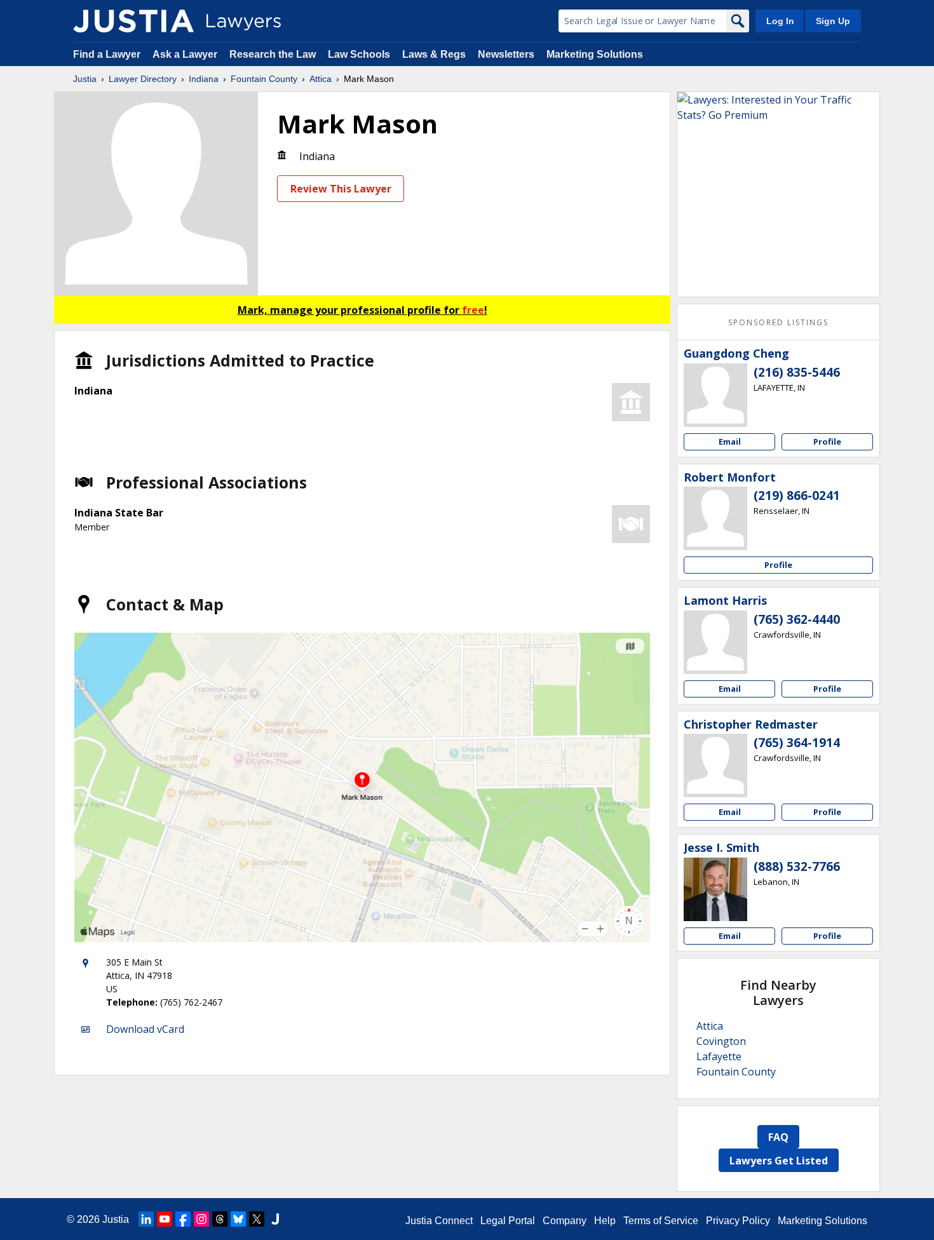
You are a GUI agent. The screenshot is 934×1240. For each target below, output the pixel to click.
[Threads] (219, 1219)
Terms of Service (660, 1220)
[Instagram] (201, 1219)
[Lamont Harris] (715, 642)
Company (564, 1220)
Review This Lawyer (340, 189)
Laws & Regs (434, 54)
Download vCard (145, 1029)
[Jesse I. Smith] (715, 889)
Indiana (204, 79)
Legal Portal (507, 1220)
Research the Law (272, 54)
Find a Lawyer (106, 54)
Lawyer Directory (143, 79)
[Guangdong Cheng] (715, 395)
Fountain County (264, 79)
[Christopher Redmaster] (715, 765)
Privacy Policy (738, 1220)
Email (730, 441)
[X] (256, 1219)
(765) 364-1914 (797, 742)
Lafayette (718, 1056)
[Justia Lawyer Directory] (133, 21)
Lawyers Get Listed (778, 1161)
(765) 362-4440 (797, 619)
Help (605, 1220)
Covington (721, 1041)
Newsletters (506, 54)
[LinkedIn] (146, 1219)
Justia (85, 79)
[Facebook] (183, 1219)
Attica (320, 79)
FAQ (778, 1137)
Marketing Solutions (594, 54)
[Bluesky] (238, 1219)
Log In (780, 21)
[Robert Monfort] (715, 518)
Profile (827, 441)
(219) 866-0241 (797, 495)
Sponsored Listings (778, 322)
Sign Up (833, 21)
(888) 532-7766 (797, 866)
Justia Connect (439, 1220)
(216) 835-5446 (797, 372)
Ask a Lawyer (186, 54)
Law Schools (359, 54)
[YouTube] (164, 1219)
